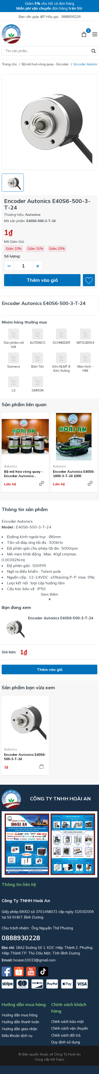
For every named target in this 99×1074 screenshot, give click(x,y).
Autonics (10, 466)
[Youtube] (31, 971)
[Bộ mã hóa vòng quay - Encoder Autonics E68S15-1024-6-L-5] (25, 436)
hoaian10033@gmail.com (34, 960)
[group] (49, 122)
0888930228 (70, 16)
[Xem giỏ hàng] (84, 34)
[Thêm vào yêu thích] (89, 280)
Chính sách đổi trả (65, 1035)
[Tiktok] (43, 971)
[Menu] (94, 34)
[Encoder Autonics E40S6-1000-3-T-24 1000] (74, 436)
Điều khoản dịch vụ (17, 1035)
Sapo (60, 1059)
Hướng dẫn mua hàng (19, 1015)
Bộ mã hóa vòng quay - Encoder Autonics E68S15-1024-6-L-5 (23, 473)
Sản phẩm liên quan (24, 404)
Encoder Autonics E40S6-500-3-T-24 (25, 756)
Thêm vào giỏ (42, 280)
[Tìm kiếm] (93, 50)
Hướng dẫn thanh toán (20, 1022)
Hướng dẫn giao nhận (19, 1029)
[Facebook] (7, 971)
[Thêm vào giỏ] (41, 766)
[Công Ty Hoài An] (11, 34)
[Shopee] (19, 971)
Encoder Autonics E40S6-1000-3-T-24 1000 (74, 473)
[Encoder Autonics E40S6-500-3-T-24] (25, 719)
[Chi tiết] (41, 483)
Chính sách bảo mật (67, 1021)
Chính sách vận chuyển (69, 1028)
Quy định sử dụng (65, 1042)
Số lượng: (12, 256)
